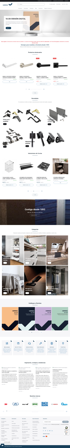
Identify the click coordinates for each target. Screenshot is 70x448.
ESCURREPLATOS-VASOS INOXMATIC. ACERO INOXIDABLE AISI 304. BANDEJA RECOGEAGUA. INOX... (60, 178)
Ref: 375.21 (4, 79)
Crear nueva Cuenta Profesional (25, 438)
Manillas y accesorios (5, 428)
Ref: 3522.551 (39, 79)
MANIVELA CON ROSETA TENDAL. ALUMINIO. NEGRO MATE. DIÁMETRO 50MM (42, 77)
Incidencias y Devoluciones (58, 0)
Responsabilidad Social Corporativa (36, 422)
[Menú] (68, 426)
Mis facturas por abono (25, 424)
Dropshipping (35, 433)
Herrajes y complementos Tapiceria (4, 432)
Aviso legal (14, 423)
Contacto (66, 0)
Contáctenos (14, 435)
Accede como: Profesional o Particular (44, 0)
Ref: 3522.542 (55, 79)
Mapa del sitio (35, 431)
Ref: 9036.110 (5, 180)
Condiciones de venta (15, 425)
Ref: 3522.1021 (22, 79)
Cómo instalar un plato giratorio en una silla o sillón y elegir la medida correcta (43, 372)
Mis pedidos (24, 421)
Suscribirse (65, 421)
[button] (20, 8)
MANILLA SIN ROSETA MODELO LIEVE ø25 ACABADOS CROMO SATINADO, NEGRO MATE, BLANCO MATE (9, 77)
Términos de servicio (64, 424)
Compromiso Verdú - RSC (15, 439)
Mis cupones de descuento (25, 432)
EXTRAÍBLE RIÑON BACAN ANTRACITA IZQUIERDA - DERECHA (42, 178)
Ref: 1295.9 (55, 180)
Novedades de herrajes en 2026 (15, 431)
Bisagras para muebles (3, 436)
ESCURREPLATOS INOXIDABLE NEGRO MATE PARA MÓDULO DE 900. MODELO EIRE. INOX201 (9, 178)
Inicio (13, 421)
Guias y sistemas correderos (4, 439)
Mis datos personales (26, 429)
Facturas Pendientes (26, 434)
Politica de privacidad (15, 427)
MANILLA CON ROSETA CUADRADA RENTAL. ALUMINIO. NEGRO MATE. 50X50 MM (60, 77)
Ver (9, 81)
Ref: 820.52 (21, 180)
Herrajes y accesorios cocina (5, 425)
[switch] (66, 434)
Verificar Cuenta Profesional (25, 441)
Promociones (35, 424)
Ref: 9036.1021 (39, 180)
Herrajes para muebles (3, 422)
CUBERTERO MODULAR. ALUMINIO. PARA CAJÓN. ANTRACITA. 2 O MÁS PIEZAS (26, 178)
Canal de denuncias (36, 440)
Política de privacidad (55, 424)
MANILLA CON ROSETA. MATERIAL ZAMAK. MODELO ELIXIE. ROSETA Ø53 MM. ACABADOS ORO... (26, 77)
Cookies (13, 433)
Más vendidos (35, 429)
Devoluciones (35, 435)
